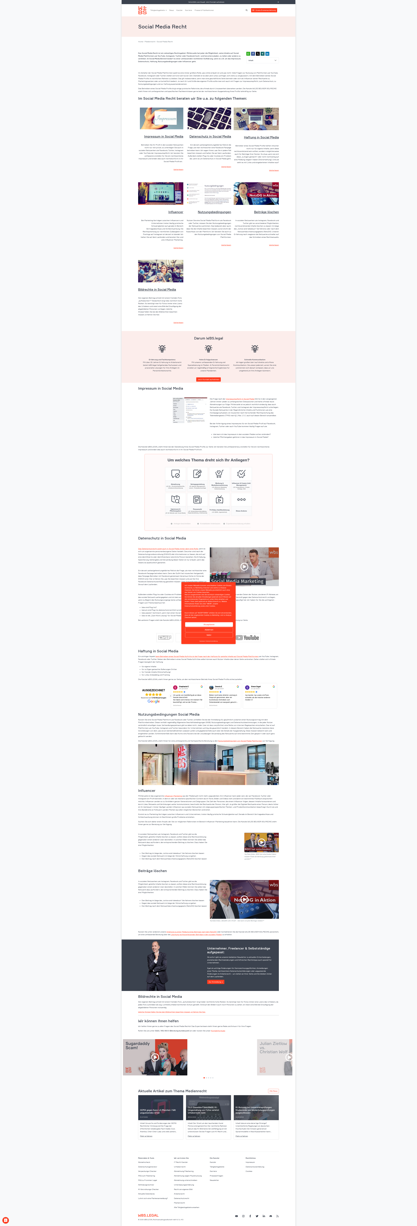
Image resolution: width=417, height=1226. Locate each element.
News (171, 10)
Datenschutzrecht (181, 1198)
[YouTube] (236, 1216)
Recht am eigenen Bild (183, 1189)
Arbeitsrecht (179, 1194)
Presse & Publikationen (204, 10)
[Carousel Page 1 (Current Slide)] (204, 1077)
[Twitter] (257, 1216)
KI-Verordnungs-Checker (148, 1189)
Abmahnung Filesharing (184, 1171)
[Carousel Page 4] (210, 1077)
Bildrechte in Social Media (157, 289)
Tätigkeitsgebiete (157, 10)
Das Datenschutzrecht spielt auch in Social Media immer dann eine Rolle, (168, 549)
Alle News (273, 1091)
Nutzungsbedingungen (214, 212)
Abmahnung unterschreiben (185, 1180)
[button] (248, 54)
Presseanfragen (216, 1176)
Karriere (188, 10)
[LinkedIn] (264, 1216)
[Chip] (164, 637)
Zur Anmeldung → (216, 982)
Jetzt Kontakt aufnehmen (208, 379)
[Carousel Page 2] (206, 1077)
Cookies (249, 1171)
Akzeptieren (209, 624)
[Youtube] (247, 637)
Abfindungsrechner (146, 1185)
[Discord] (270, 1216)
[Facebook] (250, 1216)
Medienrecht (150, 41)
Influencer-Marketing (173, 796)
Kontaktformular (218, 1031)
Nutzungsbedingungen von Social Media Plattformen (240, 741)
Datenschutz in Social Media (210, 136)
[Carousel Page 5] (212, 1077)
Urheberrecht (180, 1167)
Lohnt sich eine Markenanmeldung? (153, 1198)
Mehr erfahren (146, 1136)
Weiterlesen (178, 169)
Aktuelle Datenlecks (146, 1194)
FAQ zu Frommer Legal (147, 1180)
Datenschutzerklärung (255, 1167)
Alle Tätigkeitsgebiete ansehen (186, 1207)
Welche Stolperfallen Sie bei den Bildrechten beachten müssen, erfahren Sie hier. (172, 1012)
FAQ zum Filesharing (146, 1176)
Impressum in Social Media (163, 136)
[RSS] (277, 1216)
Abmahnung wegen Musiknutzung (188, 1176)
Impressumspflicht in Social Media (240, 399)
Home (140, 41)
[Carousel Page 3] (208, 1077)
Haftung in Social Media (261, 137)
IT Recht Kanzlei (181, 1162)
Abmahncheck (144, 1162)
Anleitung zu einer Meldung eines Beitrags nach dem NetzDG (191, 932)
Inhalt (251, 60)
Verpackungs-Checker (147, 1171)
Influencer (175, 212)
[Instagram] (243, 1216)
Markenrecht (179, 1203)
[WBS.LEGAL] (142, 10)
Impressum (250, 1162)
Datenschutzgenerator (147, 1167)
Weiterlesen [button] (177, 705)
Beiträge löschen (266, 212)
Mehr (209, 635)
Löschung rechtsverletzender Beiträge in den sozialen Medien (196, 934)
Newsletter (214, 1180)
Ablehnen (209, 629)
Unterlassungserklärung (184, 1185)
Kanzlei (179, 10)
